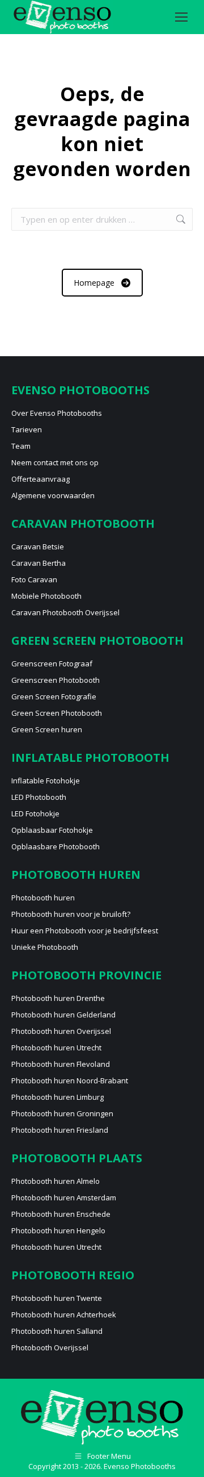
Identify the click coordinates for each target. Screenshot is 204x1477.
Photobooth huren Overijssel (61, 1031)
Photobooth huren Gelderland (63, 1014)
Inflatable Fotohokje (45, 780)
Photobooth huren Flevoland (60, 1064)
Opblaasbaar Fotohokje (52, 830)
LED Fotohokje (35, 813)
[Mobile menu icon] (181, 17)
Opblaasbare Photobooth (55, 846)
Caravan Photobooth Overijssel (65, 612)
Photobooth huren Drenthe (58, 998)
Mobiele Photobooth (46, 596)
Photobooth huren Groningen (62, 1113)
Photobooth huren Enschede (60, 1214)
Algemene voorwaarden (53, 495)
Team (21, 446)
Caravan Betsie (37, 546)
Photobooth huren (43, 897)
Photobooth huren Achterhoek (63, 1314)
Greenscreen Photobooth (55, 680)
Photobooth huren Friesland (59, 1130)
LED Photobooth (38, 797)
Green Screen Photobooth (56, 713)
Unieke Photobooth (44, 947)
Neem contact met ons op (55, 462)
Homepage (94, 282)
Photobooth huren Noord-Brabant (69, 1080)
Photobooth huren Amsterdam (63, 1197)
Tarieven (26, 429)
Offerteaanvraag (40, 479)
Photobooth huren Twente (56, 1298)
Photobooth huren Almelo (55, 1181)
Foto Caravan (34, 579)
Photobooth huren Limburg (57, 1097)
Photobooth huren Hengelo (58, 1230)
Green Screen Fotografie (53, 696)
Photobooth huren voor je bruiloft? (70, 914)
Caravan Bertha (38, 563)
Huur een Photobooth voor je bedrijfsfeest (84, 930)
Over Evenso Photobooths (56, 413)
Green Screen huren (46, 729)
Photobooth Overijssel (49, 1347)
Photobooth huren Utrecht (56, 1047)
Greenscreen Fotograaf (51, 663)
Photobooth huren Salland (57, 1331)
